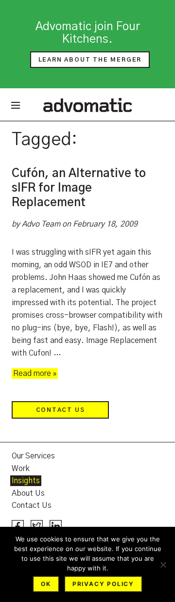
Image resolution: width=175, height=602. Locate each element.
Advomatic (88, 104)
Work (21, 468)
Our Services (33, 456)
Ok (46, 583)
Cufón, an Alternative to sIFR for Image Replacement (79, 188)
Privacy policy (103, 583)
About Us (28, 493)
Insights (26, 481)
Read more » (34, 373)
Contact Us (60, 410)
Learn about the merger (90, 60)
